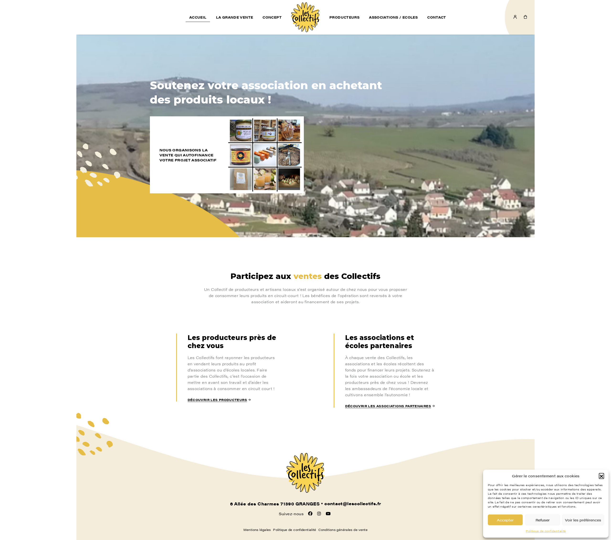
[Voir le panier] (525, 17)
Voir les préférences (583, 519)
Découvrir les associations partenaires (388, 406)
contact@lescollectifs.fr (352, 503)
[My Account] (515, 17)
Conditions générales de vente (343, 529)
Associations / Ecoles (393, 17)
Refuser (543, 519)
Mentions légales (257, 529)
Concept (272, 17)
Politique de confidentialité (546, 531)
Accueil (197, 17)
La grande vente (234, 17)
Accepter (505, 519)
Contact (436, 17)
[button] (601, 475)
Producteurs (344, 17)
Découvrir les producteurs (217, 400)
